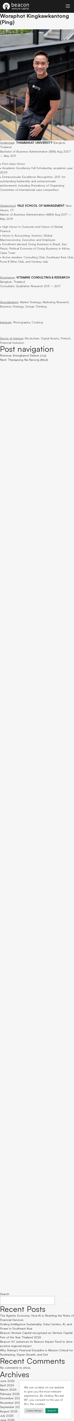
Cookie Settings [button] (34, 1410)
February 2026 (10, 1394)
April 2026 (7, 1385)
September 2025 (11, 1407)
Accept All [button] (51, 1410)
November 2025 (11, 1402)
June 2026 (7, 1381)
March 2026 (8, 1389)
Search (4, 1294)
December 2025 (11, 1398)
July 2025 (7, 1415)
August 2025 (9, 1411)
